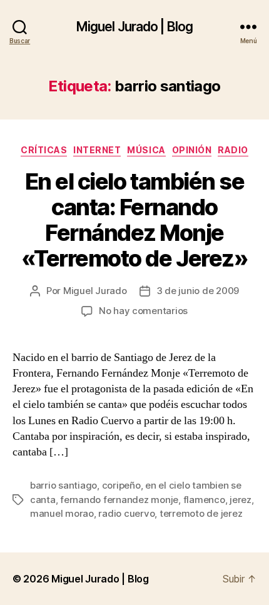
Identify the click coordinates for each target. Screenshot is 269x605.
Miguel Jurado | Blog (134, 26)
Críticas (44, 150)
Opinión (192, 150)
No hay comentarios (143, 311)
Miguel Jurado (95, 291)
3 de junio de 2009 (197, 291)
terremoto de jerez (201, 513)
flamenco (204, 500)
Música (146, 150)
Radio (233, 150)
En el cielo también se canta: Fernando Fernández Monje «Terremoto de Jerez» (134, 220)
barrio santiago (63, 485)
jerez (240, 500)
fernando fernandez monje (119, 500)
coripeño (121, 485)
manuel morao (62, 513)
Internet (97, 150)
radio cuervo (126, 513)
